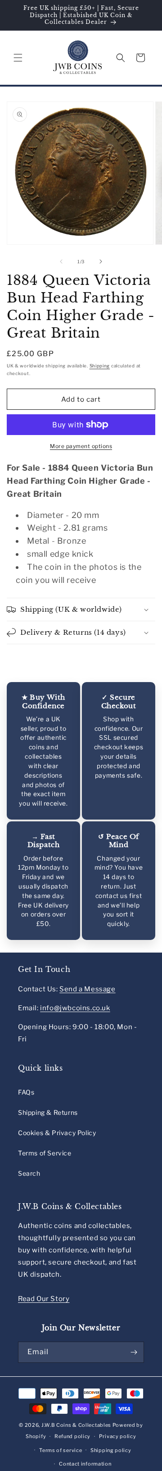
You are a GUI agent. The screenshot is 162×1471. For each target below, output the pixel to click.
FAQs (26, 1092)
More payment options (81, 446)
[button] (18, 58)
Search (29, 1173)
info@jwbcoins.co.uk (75, 1008)
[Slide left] (61, 261)
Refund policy (72, 1436)
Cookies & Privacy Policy (57, 1132)
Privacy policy (117, 1436)
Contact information (85, 1464)
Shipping (100, 365)
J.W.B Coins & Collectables (76, 1425)
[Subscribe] (134, 1352)
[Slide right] (101, 261)
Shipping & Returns (48, 1112)
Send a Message (87, 989)
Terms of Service (45, 1153)
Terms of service (60, 1450)
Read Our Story (43, 1299)
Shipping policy (110, 1450)
